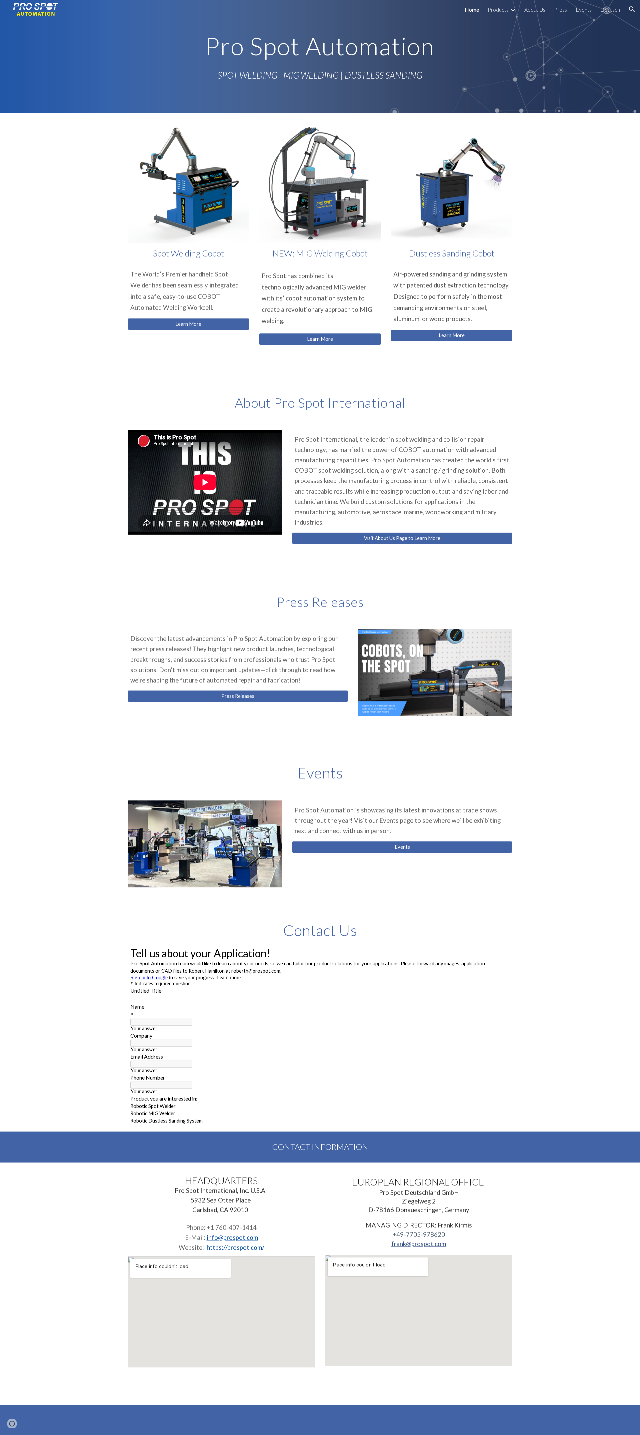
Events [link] (584, 9)
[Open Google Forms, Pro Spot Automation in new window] (499, 952)
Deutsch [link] (610, 9)
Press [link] (560, 9)
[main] (319, 44)
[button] (632, 9)
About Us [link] (534, 9)
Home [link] (472, 9)
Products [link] (498, 9)
